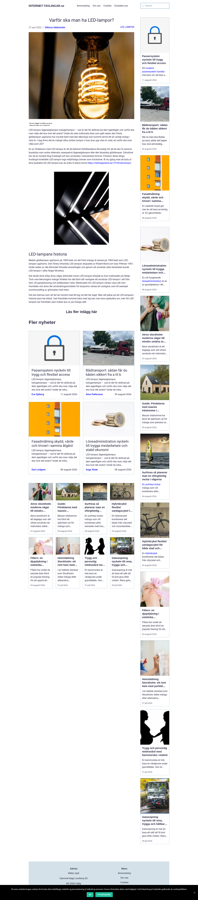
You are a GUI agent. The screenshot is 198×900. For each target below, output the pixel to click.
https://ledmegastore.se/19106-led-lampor (109, 163)
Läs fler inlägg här (81, 312)
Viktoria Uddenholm (55, 27)
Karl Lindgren (39, 469)
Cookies (107, 5)
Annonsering (83, 5)
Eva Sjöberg (38, 394)
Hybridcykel (151, 553)
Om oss (96, 5)
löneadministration (151, 281)
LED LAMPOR (127, 27)
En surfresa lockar (151, 484)
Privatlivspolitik (104, 894)
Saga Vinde (92, 469)
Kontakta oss (121, 5)
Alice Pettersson (94, 394)
